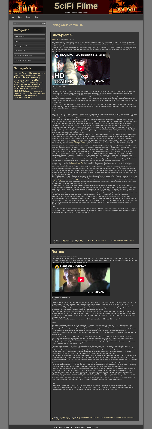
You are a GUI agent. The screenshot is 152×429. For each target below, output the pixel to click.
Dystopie (19, 77)
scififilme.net (82, 116)
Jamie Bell (104, 240)
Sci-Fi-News (18, 51)
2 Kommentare (77, 419)
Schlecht (30, 91)
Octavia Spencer (126, 240)
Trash (28, 93)
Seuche (66, 419)
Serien (28, 17)
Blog (36, 17)
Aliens (32, 73)
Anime (37, 73)
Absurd (19, 73)
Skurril (35, 91)
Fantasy (37, 78)
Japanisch (33, 82)
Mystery (33, 89)
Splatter (39, 91)
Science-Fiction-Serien (22, 60)
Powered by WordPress (81, 427)
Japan (36, 79)
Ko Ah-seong (117, 240)
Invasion (28, 80)
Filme (20, 17)
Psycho (54, 419)
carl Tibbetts (79, 417)
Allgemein (18, 36)
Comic (21, 75)
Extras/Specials (20, 46)
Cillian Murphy (87, 417)
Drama (94, 417)
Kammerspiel (117, 417)
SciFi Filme (76, 5)
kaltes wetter (109, 417)
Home (12, 17)
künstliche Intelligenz (33, 86)
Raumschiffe (40, 89)
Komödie (18, 86)
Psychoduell (60, 419)
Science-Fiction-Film (77, 163)
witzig (32, 95)
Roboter (18, 90)
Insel (98, 417)
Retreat (58, 252)
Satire (25, 91)
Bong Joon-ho (80, 240)
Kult (25, 87)
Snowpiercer (62, 35)
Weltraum (41, 93)
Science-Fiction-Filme (64, 240)
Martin (72, 39)
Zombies (27, 97)
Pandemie (125, 417)
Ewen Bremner (96, 240)
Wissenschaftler (22, 95)
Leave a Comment (77, 242)
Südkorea (60, 242)
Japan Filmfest (21, 82)
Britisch (42, 73)
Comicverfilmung (30, 75)
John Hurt (110, 240)
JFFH (39, 82)
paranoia (130, 417)
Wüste (35, 95)
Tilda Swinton (67, 242)
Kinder (29, 84)
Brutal (16, 75)
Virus (70, 419)
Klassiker (36, 84)
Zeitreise (18, 97)
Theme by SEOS (93, 427)
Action (25, 73)
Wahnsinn (34, 93)
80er (15, 73)
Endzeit (30, 77)
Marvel (17, 88)
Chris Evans (88, 240)
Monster (25, 88)
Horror (16, 80)
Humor (22, 80)
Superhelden (19, 93)
